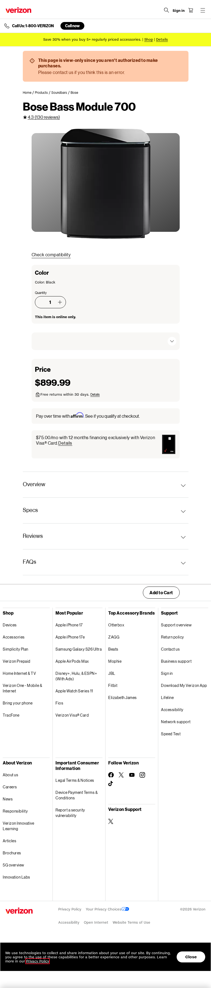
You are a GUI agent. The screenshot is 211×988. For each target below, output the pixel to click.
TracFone (11, 715)
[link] (29, 92)
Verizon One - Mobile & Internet (22, 688)
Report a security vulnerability (70, 813)
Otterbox (116, 625)
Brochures (12, 853)
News (8, 799)
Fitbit (112, 685)
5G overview (13, 865)
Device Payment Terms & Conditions (76, 795)
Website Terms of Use (131, 922)
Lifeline (167, 697)
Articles (9, 840)
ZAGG (113, 637)
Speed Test (171, 733)
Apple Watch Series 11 (74, 691)
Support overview (176, 625)
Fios (59, 703)
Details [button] (162, 39)
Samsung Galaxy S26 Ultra (78, 649)
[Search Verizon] (166, 10)
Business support (176, 661)
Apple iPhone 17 (69, 625)
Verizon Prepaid (16, 661)
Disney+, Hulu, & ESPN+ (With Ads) (76, 676)
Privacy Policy (69, 909)
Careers (10, 787)
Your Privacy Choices (103, 909)
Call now (72, 25)
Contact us (170, 649)
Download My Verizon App (184, 685)
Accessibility (172, 709)
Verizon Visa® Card (72, 715)
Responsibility (15, 811)
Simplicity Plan (15, 649)
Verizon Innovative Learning (18, 826)
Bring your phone (17, 703)
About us (10, 774)
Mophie (114, 661)
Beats (113, 649)
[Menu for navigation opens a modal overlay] (203, 10)
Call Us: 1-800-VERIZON (33, 26)
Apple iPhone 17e (70, 637)
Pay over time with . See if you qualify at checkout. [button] (88, 416)
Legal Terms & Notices (74, 780)
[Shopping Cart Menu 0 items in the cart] (191, 10)
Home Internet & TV (19, 673)
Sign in (167, 673)
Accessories (14, 637)
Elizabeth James (122, 697)
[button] (59, 302)
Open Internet (96, 922)
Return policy (172, 637)
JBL (111, 673)
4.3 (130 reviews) (44, 117)
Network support (176, 721)
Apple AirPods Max (72, 661)
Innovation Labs (16, 877)
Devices (10, 625)
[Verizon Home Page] (18, 10)
